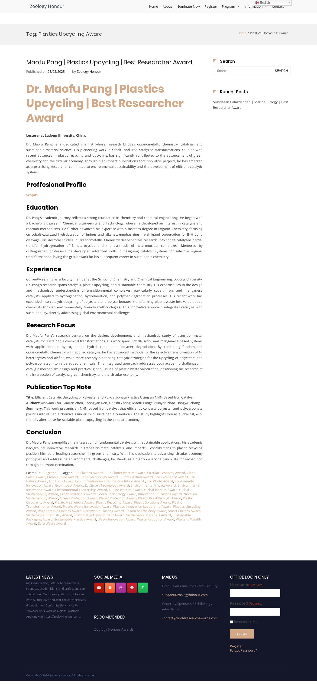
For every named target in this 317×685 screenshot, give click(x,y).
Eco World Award (160, 481)
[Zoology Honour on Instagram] (121, 588)
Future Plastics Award (125, 489)
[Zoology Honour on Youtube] (99, 588)
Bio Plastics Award (88, 473)
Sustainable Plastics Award (75, 519)
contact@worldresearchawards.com (190, 618)
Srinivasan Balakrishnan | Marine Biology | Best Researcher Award (250, 105)
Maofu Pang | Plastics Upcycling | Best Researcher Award (109, 62)
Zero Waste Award (52, 523)
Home (153, 6)
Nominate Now (188, 6)
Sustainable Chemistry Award (49, 515)
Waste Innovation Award (117, 519)
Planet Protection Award (117, 498)
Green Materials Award (78, 494)
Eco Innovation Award (92, 481)
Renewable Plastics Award (103, 511)
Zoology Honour (47, 6)
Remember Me (246, 621)
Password (246, 603)
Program (228, 6)
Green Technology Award (116, 494)
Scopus (32, 195)
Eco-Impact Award (69, 485)
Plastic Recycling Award (114, 502)
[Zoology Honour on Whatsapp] (143, 588)
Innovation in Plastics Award (160, 494)
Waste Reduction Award (155, 519)
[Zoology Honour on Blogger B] (110, 588)
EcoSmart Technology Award (107, 485)
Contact (278, 6)
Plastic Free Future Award (74, 502)
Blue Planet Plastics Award (125, 473)
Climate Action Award (136, 477)
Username (246, 584)
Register (210, 6)
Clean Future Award (62, 477)
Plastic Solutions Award (152, 502)
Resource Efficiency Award (146, 511)
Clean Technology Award (99, 477)
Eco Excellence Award (171, 477)
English (264, 2)
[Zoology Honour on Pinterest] (132, 588)
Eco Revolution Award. (127, 481)
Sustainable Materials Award (148, 515)
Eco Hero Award (61, 481)
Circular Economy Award (166, 473)
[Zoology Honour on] (99, 596)
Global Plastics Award (161, 489)
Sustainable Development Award (99, 515)
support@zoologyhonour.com (185, 595)
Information (253, 6)
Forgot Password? (243, 650)
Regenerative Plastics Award (60, 511)
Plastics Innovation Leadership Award (142, 506)
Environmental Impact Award (153, 485)
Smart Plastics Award (184, 511)
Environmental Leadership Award (81, 489)
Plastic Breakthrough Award (159, 498)
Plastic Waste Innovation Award (87, 506)
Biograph (49, 473)
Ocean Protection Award (78, 498)
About (167, 6)
